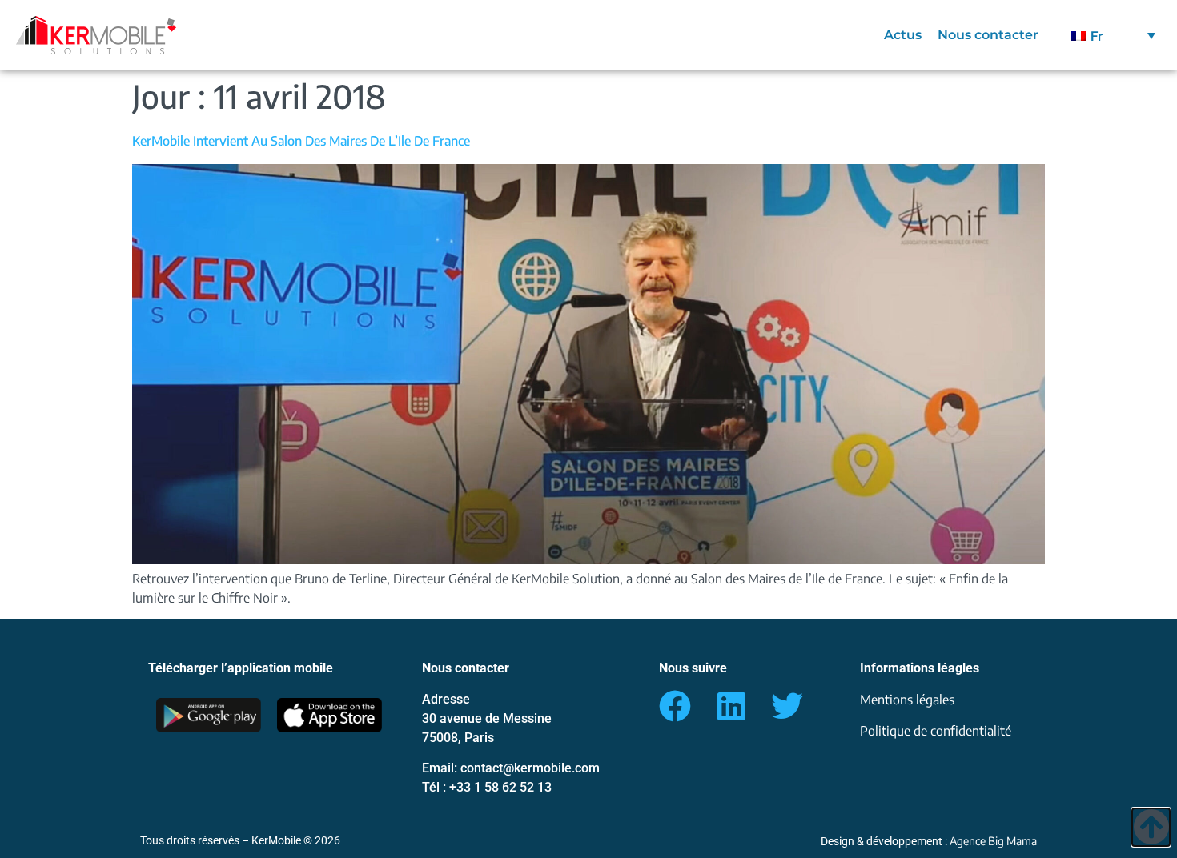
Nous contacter (988, 34)
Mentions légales (907, 700)
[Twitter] (787, 706)
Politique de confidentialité (935, 731)
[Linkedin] (731, 706)
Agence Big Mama (993, 841)
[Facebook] (675, 706)
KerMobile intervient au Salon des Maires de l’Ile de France (301, 141)
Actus (903, 34)
